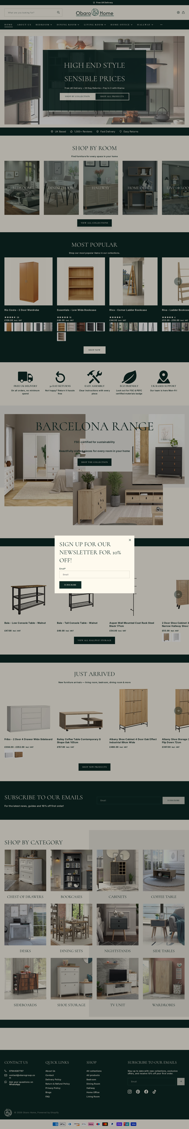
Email (62, 569)
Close (130, 540)
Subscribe (70, 585)
